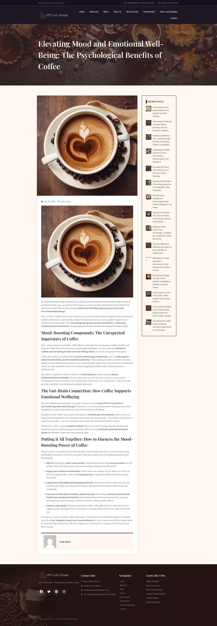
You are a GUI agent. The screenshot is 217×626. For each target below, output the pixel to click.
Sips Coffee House (105, 520)
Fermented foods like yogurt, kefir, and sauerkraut (86, 418)
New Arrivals (132, 12)
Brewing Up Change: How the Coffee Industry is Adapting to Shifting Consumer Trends (162, 281)
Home (82, 12)
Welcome (94, 12)
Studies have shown (103, 363)
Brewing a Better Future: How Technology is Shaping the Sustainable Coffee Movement (162, 233)
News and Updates (169, 12)
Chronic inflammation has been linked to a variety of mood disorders (97, 378)
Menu (106, 12)
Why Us (117, 12)
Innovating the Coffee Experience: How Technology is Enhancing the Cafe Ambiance (161, 156)
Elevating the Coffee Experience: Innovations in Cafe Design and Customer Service (162, 264)
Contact (174, 18)
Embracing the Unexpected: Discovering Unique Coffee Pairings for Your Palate (162, 201)
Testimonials (149, 12)
